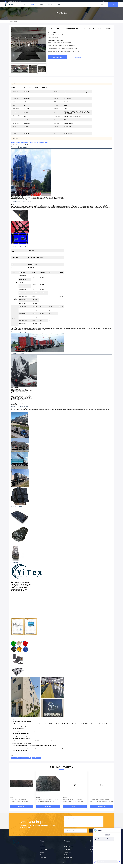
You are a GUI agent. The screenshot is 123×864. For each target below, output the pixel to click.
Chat (113, 4)
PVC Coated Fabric (68, 844)
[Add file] (95, 861)
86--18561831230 (114, 1)
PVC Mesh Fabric (68, 857)
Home (23, 4)
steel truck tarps (36, 757)
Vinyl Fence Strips (68, 854)
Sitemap (42, 854)
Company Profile (44, 844)
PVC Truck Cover (16, 757)
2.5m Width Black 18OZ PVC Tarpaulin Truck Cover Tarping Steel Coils (74, 800)
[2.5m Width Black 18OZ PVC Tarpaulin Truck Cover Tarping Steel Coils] (75, 785)
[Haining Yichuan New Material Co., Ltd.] (9, 4)
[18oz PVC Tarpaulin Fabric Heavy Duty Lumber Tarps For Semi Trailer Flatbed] (28, 44)
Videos (41, 4)
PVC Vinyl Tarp (67, 852)
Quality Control (43, 849)
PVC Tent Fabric (67, 849)
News (59, 4)
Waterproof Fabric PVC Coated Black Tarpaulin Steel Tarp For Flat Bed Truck (20, 800)
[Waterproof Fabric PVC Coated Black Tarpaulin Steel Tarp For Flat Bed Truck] (21, 785)
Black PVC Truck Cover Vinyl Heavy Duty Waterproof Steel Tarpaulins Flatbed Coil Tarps (48, 800)
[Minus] (119, 830)
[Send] (119, 861)
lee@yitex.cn (104, 1)
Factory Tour (43, 846)
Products (32, 4)
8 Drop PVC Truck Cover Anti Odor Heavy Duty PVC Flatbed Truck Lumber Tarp (100, 800)
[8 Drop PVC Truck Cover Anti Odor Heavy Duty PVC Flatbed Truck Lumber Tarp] (101, 785)
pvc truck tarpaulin (26, 757)
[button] (46, 69)
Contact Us (42, 852)
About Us (50, 4)
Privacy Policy (43, 857)
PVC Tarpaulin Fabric (68, 846)
